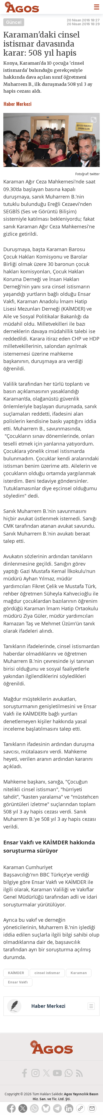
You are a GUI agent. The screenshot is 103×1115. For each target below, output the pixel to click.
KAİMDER (16, 973)
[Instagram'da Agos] (35, 1072)
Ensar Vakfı (18, 982)
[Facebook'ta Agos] (24, 1072)
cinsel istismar (47, 973)
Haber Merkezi (48, 1006)
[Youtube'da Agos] (57, 1072)
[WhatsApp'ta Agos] (68, 1072)
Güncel (13, 22)
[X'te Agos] (46, 1072)
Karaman (79, 973)
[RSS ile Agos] (79, 1072)
